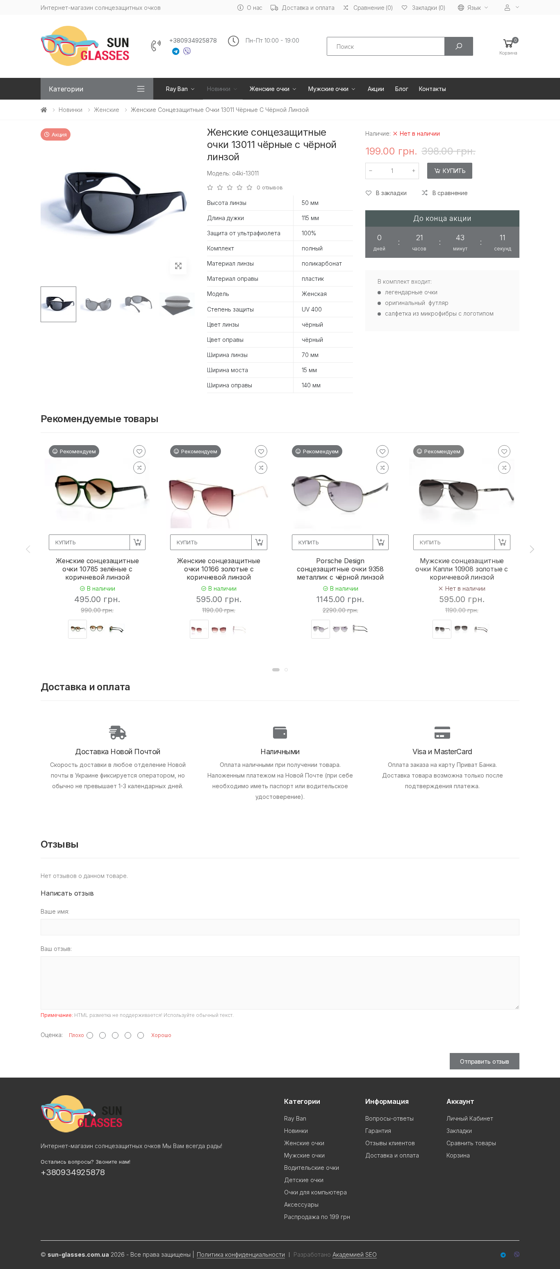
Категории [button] (66, 89)
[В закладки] (139, 451)
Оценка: (52, 1034)
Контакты (432, 88)
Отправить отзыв (484, 1061)
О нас (254, 7)
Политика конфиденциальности (241, 1254)
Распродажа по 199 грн (317, 1216)
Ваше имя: (55, 911)
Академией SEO (354, 1254)
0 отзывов (270, 187)
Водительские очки (311, 1167)
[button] (508, 46)
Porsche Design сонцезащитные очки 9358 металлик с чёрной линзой (340, 569)
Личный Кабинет (469, 1118)
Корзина (458, 1155)
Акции (376, 88)
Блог (401, 88)
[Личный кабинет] (512, 7)
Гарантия (378, 1130)
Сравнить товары (471, 1142)
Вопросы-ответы (389, 1118)
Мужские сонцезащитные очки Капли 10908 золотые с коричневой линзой (461, 569)
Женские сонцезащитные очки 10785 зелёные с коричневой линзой (97, 569)
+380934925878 (193, 40)
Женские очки (269, 88)
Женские (106, 109)
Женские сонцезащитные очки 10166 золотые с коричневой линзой (218, 569)
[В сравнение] (139, 468)
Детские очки (303, 1179)
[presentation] (28, 548)
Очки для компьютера (315, 1192)
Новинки (218, 88)
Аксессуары (301, 1204)
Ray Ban (177, 88)
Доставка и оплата (308, 7)
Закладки (459, 1130)
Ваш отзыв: (56, 948)
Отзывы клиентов (390, 1142)
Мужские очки (328, 88)
